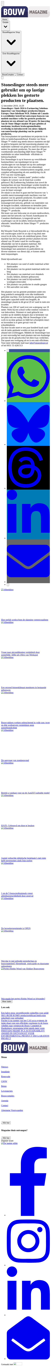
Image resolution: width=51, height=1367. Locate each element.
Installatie (5, 1071)
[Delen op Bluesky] (28, 444)
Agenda (4, 1100)
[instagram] (28, 1265)
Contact (4, 1105)
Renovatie (5, 1076)
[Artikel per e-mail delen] (28, 582)
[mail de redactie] (28, 1358)
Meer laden (6, 1001)
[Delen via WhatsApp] (28, 401)
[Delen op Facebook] (8, 350)
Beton (4, 1086)
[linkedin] (28, 1315)
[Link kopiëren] (8, 584)
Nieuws (4, 1067)
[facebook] (28, 1215)
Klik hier (6, 1123)
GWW (27, 106)
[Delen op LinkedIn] (28, 538)
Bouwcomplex (7, 1096)
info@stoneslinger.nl (38, 343)
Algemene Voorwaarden (12, 1110)
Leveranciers (7, 1091)
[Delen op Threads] (28, 488)
